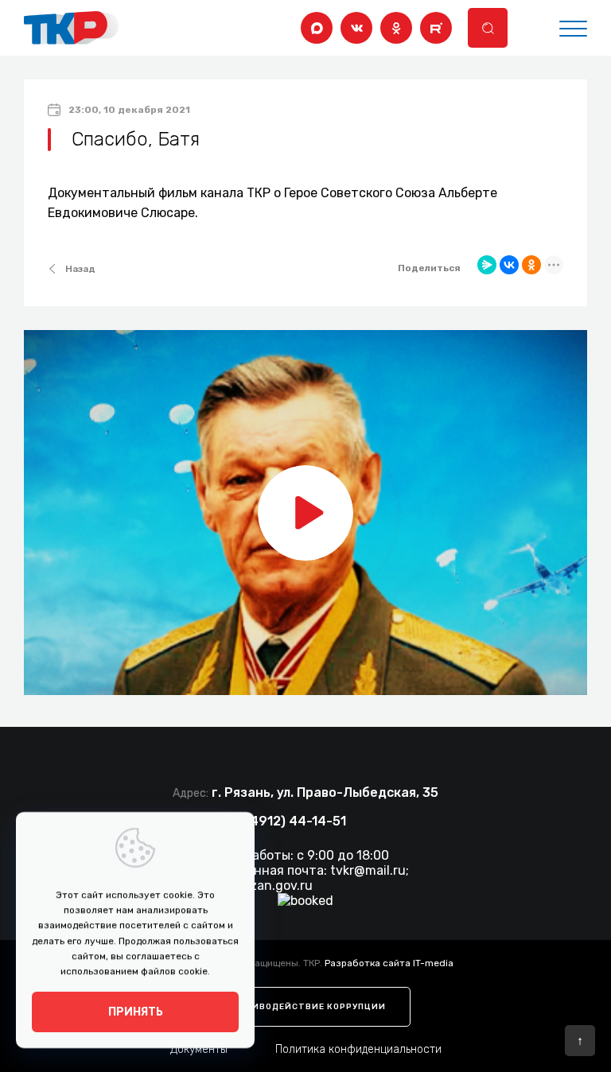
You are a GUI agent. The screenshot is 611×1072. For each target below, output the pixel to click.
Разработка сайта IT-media (389, 963)
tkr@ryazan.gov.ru (258, 885)
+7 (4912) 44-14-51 (286, 821)
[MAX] (317, 28)
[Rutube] (436, 28)
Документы (199, 1049)
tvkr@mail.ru (368, 870)
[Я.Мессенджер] (486, 264)
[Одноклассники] (396, 28)
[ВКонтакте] (356, 28)
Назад (80, 268)
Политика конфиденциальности (358, 1049)
